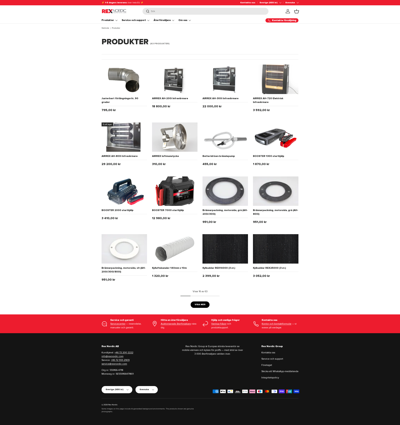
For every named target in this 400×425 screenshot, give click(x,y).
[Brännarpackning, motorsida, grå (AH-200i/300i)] (225, 191)
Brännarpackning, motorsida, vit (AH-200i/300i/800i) (124, 269)
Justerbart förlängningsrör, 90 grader (120, 100)
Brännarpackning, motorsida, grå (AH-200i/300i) (225, 212)
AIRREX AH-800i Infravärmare (120, 156)
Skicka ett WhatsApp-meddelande (279, 371)
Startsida (105, 28)
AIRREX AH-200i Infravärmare (170, 98)
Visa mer (200, 304)
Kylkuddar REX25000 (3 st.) (269, 268)
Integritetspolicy (270, 377)
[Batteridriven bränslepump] (225, 137)
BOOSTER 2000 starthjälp (117, 210)
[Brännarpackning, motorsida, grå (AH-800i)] (275, 191)
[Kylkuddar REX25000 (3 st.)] (275, 249)
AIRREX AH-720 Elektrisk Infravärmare (268, 100)
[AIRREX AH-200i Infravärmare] (175, 79)
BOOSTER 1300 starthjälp (268, 156)
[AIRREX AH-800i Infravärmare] (124, 137)
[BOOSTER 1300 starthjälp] (275, 137)
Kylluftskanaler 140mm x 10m (169, 268)
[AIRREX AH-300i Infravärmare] (225, 79)
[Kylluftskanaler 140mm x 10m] (175, 249)
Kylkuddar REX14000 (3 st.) (218, 268)
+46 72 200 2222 (124, 352)
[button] (296, 11)
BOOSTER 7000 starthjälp (168, 210)
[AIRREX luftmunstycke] (175, 137)
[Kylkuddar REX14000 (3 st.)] (225, 249)
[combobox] (205, 11)
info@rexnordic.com (112, 356)
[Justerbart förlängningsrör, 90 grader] (124, 79)
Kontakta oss (247, 2)
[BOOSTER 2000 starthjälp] (124, 191)
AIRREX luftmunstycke (165, 156)
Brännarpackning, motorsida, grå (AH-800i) (275, 212)
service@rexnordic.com (114, 363)
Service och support (134, 20)
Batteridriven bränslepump (218, 156)
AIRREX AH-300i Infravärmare (220, 98)
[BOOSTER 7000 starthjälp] (175, 191)
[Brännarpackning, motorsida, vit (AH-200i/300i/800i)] (124, 249)
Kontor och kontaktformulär (276, 323)
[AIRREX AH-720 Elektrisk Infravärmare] (275, 79)
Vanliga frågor (218, 323)
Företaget (266, 365)
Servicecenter (117, 323)
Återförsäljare (162, 20)
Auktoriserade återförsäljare (176, 323)
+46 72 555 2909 (120, 360)
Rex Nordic (113, 405)
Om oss (182, 20)
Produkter (108, 20)
